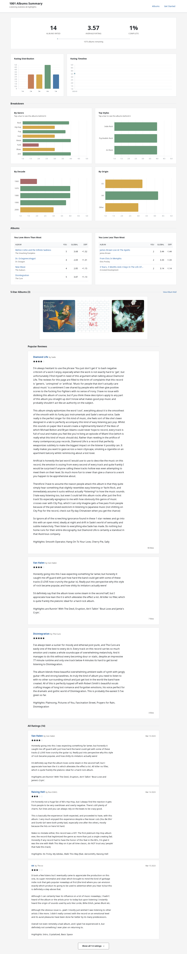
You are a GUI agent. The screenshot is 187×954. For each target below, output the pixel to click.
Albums (156, 6)
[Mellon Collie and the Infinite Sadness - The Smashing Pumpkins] (59, 316)
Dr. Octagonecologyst (25, 258)
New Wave (20, 267)
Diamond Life (40, 356)
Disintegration (22, 275)
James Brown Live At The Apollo (115, 250)
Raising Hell (38, 791)
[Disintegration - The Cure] (128, 316)
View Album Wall (169, 292)
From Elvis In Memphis (111, 258)
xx (32, 865)
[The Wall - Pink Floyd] (93, 316)
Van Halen (39, 562)
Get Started (169, 6)
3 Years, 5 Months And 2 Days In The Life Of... (121, 267)
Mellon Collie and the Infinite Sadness (33, 250)
